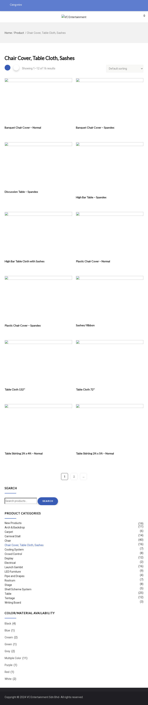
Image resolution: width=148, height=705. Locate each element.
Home (8, 32)
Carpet (9, 531)
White (8, 678)
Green (8, 644)
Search (47, 501)
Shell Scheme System (18, 589)
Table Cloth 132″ (15, 389)
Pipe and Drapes (14, 576)
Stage (8, 584)
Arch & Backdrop (15, 527)
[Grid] (7, 68)
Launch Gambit (14, 567)
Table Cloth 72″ (85, 389)
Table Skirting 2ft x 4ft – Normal (24, 453)
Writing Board (13, 602)
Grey (7, 651)
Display (9, 558)
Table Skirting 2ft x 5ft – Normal (95, 453)
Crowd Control (13, 554)
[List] (16, 68)
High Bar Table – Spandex (91, 197)
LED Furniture (13, 571)
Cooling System (14, 549)
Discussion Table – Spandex (21, 191)
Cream (9, 637)
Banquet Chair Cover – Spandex (95, 127)
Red (7, 671)
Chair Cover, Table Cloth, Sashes (24, 545)
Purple (9, 665)
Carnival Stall (12, 536)
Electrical (10, 562)
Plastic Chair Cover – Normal (93, 261)
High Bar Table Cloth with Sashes (25, 261)
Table (8, 593)
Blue (7, 630)
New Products (13, 523)
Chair (8, 540)
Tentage (10, 598)
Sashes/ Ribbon (85, 325)
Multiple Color (13, 658)
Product (19, 32)
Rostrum (10, 580)
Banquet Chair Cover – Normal (23, 127)
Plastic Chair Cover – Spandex (23, 325)
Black (8, 623)
